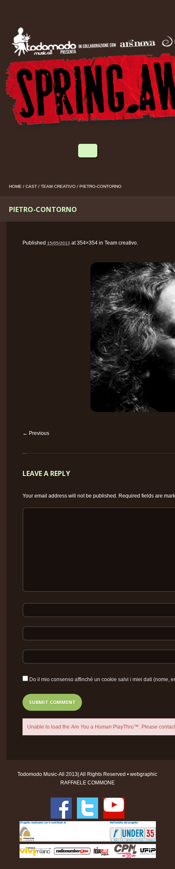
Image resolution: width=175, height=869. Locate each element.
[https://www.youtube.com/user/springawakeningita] (113, 808)
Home (15, 186)
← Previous (36, 433)
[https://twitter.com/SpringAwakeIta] (87, 808)
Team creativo (58, 186)
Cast (31, 186)
